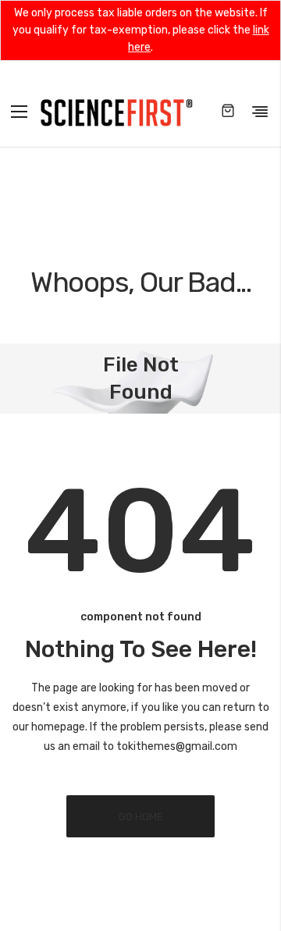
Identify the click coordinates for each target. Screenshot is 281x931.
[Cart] (228, 111)
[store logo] (116, 111)
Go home (141, 817)
